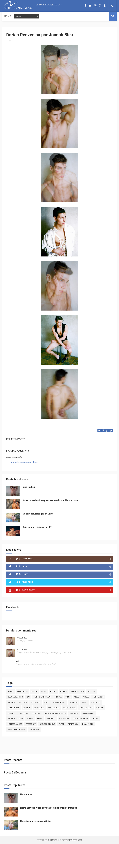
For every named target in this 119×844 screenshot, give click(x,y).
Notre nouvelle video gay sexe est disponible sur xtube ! (50, 500)
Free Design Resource (72, 840)
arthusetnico (77, 692)
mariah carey (88, 713)
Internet (23, 702)
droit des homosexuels (55, 713)
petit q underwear (42, 697)
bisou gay (51, 719)
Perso (10, 692)
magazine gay (59, 702)
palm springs (69, 708)
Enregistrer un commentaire (24, 462)
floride (63, 692)
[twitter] (90, 6)
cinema (95, 719)
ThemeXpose (53, 840)
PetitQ (53, 692)
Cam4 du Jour (86, 708)
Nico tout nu (28, 487)
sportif (26, 708)
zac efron (23, 713)
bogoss (99, 708)
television (35, 702)
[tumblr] (104, 6)
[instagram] (95, 6)
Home (7, 16)
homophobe (87, 724)
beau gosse (22, 692)
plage (61, 724)
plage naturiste (80, 719)
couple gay (39, 708)
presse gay (31, 724)
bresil (40, 719)
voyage (30, 719)
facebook (74, 713)
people (58, 697)
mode (43, 692)
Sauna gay (34, 730)
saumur (11, 702)
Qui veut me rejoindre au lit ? (37, 527)
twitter (11, 713)
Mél (18, 661)
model (86, 697)
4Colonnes (21, 638)
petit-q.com (98, 697)
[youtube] (100, 6)
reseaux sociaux (15, 719)
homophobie (13, 708)
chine (67, 697)
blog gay (36, 713)
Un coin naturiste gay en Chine (37, 513)
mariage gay (54, 708)
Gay (28, 697)
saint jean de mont (17, 730)
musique (91, 692)
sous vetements (15, 697)
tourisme (73, 702)
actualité (95, 702)
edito (46, 702)
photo (34, 692)
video (76, 697)
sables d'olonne (47, 724)
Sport (85, 702)
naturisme (64, 719)
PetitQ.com (73, 724)
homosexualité (15, 724)
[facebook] (85, 6)
